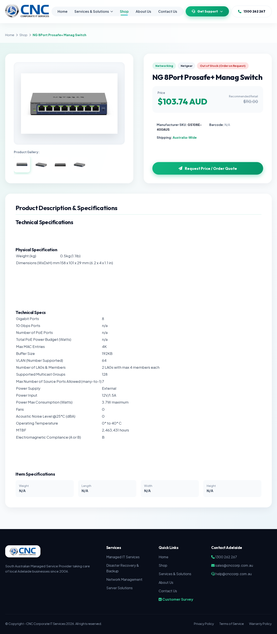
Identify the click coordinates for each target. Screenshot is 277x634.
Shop (124, 11)
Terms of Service (231, 624)
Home (63, 11)
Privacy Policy (204, 624)
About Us (143, 11)
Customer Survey (177, 599)
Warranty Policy (260, 624)
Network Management (124, 579)
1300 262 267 (254, 11)
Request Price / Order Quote (211, 168)
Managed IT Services (123, 557)
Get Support (207, 11)
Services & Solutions (91, 11)
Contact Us (167, 11)
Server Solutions (119, 588)
